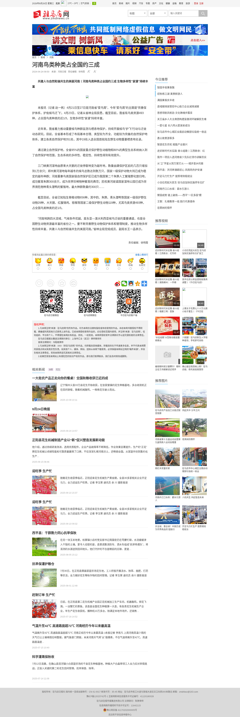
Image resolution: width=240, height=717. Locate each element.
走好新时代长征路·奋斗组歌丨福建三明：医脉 (167, 310)
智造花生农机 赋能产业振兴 (172, 144)
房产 (154, 3)
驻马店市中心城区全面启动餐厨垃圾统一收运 (181, 131)
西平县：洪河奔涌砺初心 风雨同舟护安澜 (179, 169)
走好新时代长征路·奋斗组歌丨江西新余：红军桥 (167, 252)
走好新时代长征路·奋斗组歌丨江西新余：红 (181, 150)
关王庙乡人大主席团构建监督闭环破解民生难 (181, 119)
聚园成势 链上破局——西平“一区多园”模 (179, 195)
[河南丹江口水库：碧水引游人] (167, 486)
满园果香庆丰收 (165, 100)
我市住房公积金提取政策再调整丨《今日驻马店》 (194, 281)
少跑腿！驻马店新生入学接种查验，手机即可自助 (194, 339)
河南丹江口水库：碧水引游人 (173, 188)
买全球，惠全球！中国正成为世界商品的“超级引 (167, 528)
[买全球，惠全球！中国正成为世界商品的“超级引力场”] (167, 515)
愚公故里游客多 (165, 138)
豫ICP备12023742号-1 (97, 696)
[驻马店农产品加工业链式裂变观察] (167, 398)
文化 (161, 3)
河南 (51, 57)
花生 (58, 369)
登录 (196, 3)
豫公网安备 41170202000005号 (122, 710)
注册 (201, 3)
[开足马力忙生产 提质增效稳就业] (194, 515)
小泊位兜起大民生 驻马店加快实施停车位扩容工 (194, 252)
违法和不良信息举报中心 (120, 714)
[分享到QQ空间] (137, 283)
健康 (168, 3)
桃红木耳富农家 (162, 468)
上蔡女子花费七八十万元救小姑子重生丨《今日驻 (194, 310)
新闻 (121, 3)
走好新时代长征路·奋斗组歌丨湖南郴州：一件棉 (167, 281)
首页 (114, 3)
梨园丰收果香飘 (165, 87)
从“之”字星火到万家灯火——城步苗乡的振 (180, 163)
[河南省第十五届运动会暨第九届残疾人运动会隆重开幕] (167, 427)
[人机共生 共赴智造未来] (194, 486)
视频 (134, 3)
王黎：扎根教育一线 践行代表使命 (176, 201)
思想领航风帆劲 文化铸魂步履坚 (174, 112)
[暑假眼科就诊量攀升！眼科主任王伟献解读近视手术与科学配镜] (167, 355)
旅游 (188, 3)
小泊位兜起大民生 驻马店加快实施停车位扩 (181, 182)
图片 (128, 3)
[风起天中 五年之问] (194, 398)
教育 (181, 3)
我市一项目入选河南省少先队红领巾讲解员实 (181, 157)
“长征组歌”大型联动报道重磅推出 (167, 339)
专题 (148, 3)
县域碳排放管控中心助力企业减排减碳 (178, 106)
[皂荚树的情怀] (194, 427)
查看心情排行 (141, 255)
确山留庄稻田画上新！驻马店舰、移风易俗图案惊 (194, 368)
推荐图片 (161, 381)
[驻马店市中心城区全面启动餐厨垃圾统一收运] (194, 457)
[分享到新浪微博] (117, 283)
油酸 (51, 369)
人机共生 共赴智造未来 (193, 497)
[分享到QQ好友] (131, 283)
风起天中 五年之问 (191, 410)
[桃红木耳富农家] (167, 457)
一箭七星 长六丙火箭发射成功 (173, 125)
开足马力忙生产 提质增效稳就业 (174, 176)
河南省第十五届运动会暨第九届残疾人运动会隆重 (167, 441)
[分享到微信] (124, 283)
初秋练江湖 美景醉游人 (170, 93)
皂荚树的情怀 (164, 207)
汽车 (141, 3)
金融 (174, 3)
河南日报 (62, 72)
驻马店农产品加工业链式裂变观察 (167, 412)
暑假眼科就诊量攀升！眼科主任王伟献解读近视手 (167, 368)
